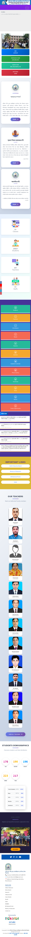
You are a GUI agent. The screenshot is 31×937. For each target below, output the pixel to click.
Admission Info (8, 894)
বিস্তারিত (15, 119)
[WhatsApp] (17, 857)
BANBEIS (7, 904)
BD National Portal (15, 476)
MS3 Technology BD (14, 933)
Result (6, 899)
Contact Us (7, 911)
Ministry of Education (15, 471)
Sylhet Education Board (15, 466)
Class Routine (8, 897)
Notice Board (8, 890)
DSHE (15, 482)
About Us (7, 892)
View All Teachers (15, 734)
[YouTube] (20, 857)
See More (15, 849)
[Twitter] (11, 857)
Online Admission (9, 887)
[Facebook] (13, 857)
